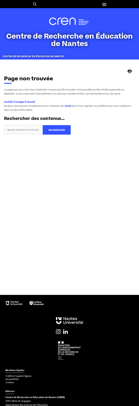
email (68, 105)
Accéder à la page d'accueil (19, 101)
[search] (23, 129)
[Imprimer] (129, 71)
